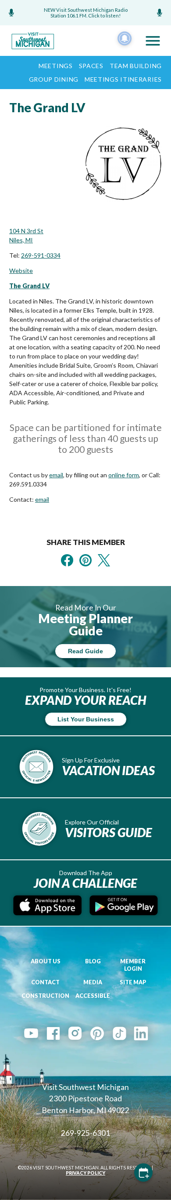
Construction (45, 996)
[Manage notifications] (125, 38)
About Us (46, 961)
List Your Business (85, 719)
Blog (93, 961)
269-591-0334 (41, 255)
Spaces (91, 65)
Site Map (133, 982)
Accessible (92, 996)
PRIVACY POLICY (85, 1173)
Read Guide (85, 651)
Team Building (136, 65)
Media (92, 982)
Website (21, 270)
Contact (45, 982)
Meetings (56, 65)
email (56, 475)
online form (123, 475)
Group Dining (53, 79)
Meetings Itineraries (123, 79)
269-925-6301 (85, 1133)
